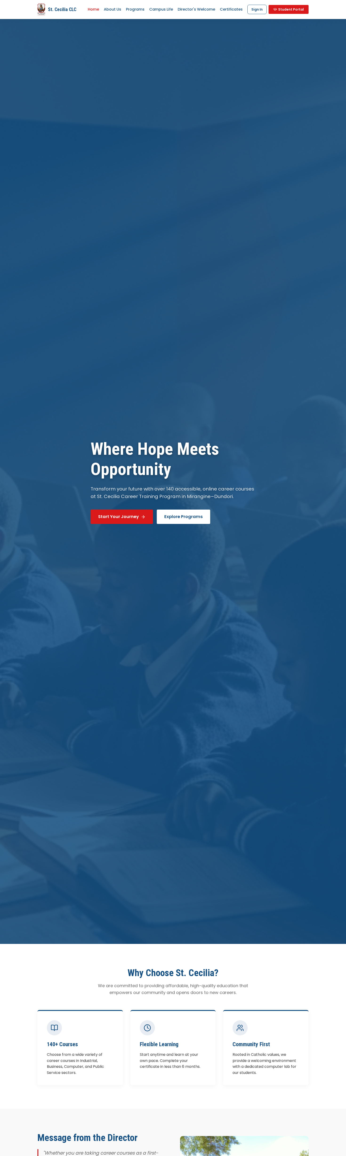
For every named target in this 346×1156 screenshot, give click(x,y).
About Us (112, 9)
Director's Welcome (196, 9)
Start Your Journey (118, 516)
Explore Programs (183, 516)
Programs (135, 9)
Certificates (231, 9)
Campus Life (161, 9)
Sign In (257, 9)
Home (93, 9)
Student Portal (291, 9)
